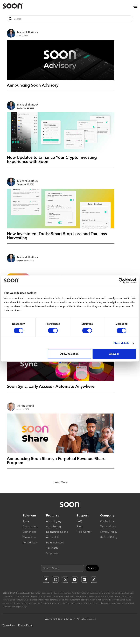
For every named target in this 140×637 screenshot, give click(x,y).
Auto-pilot (52, 537)
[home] (13, 6)
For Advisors (30, 542)
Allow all (114, 353)
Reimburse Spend (57, 531)
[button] (135, 6)
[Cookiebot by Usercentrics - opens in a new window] (121, 280)
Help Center (84, 531)
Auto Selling (53, 526)
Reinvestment (55, 542)
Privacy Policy (108, 531)
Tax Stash (52, 547)
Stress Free (30, 537)
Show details (121, 343)
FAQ (79, 521)
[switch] (53, 330)
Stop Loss (52, 553)
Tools (26, 521)
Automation (30, 526)
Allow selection (69, 353)
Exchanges (29, 531)
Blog (79, 526)
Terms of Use (108, 526)
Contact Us (107, 521)
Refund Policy (108, 537)
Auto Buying (53, 521)
